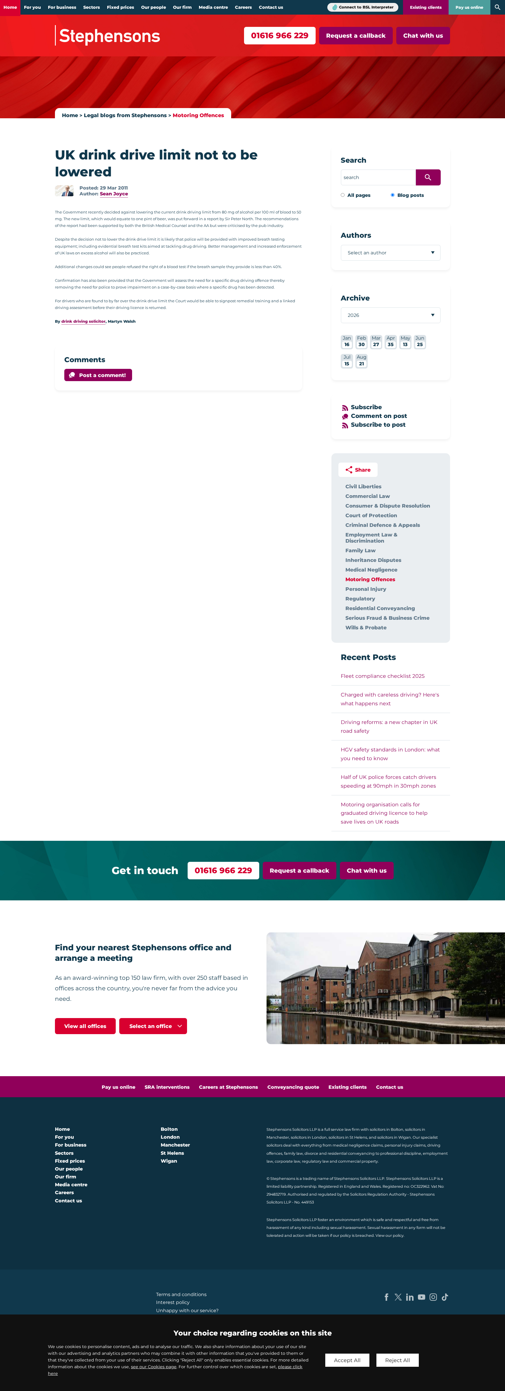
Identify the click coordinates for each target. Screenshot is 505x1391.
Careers (243, 7)
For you (32, 7)
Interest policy (173, 1302)
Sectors (91, 7)
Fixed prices (120, 7)
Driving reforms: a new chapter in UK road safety (389, 726)
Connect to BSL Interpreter (366, 7)
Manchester (175, 1145)
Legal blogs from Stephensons (125, 115)
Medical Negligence (371, 570)
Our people (153, 7)
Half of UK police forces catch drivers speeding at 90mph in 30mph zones (388, 781)
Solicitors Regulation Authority (378, 1194)
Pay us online (469, 7)
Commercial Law (367, 496)
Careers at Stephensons (228, 1087)
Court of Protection (371, 515)
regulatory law (315, 1161)
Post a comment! (102, 375)
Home (10, 7)
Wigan (169, 1161)
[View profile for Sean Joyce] (64, 190)
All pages (359, 195)
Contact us (271, 7)
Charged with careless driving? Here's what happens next (390, 699)
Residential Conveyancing (380, 608)
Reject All (397, 1360)
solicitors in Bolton (386, 1129)
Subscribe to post (378, 424)
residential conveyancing (351, 1153)
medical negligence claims (358, 1145)
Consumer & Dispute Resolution (387, 506)
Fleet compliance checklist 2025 (383, 676)
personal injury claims (405, 1145)
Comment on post (379, 415)
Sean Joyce (114, 194)
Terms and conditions (181, 1294)
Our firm (182, 7)
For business (62, 7)
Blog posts (410, 195)
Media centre (213, 7)
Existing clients (426, 7)
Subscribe (366, 407)
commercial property (358, 1161)
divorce (311, 1153)
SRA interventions (167, 1087)
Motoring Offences (198, 115)
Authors (356, 235)
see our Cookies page (154, 1366)
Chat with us (423, 35)
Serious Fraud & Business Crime (387, 618)
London (170, 1137)
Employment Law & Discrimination (371, 538)
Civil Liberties (363, 486)
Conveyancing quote (293, 1087)
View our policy (390, 1235)
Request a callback (356, 35)
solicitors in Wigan (394, 1137)
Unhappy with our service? (187, 1310)
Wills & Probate (366, 627)
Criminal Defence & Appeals (382, 525)
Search (353, 160)
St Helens (172, 1153)
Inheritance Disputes (373, 560)
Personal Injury (365, 589)
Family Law (360, 550)
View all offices (85, 1026)
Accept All (347, 1360)
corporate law (287, 1161)
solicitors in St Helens (347, 1137)
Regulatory (360, 598)
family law (293, 1153)
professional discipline (400, 1153)
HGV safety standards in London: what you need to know (390, 753)
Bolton (169, 1129)
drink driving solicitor (83, 321)
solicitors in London (309, 1137)
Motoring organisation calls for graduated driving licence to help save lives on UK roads (384, 813)
